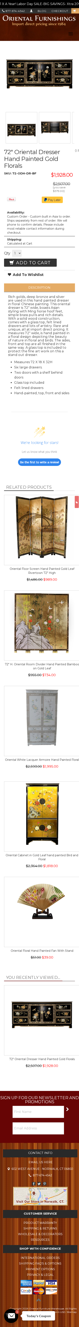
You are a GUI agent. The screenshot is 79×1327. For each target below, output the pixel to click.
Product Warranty (40, 1223)
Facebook (33, 1183)
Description (39, 287)
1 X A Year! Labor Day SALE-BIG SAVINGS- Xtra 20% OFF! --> (39, 4)
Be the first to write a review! (39, 462)
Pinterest (44, 1183)
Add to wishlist (28, 275)
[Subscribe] (67, 1108)
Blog (42, 10)
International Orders (40, 1258)
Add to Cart (33, 262)
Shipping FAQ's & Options (40, 1263)
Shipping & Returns (40, 1228)
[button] (11, 1316)
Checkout (59, 10)
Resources (40, 1240)
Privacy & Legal (40, 1275)
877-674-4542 (15, 10)
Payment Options (40, 1269)
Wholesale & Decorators (40, 1234)
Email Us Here (41, 1162)
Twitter (39, 1183)
